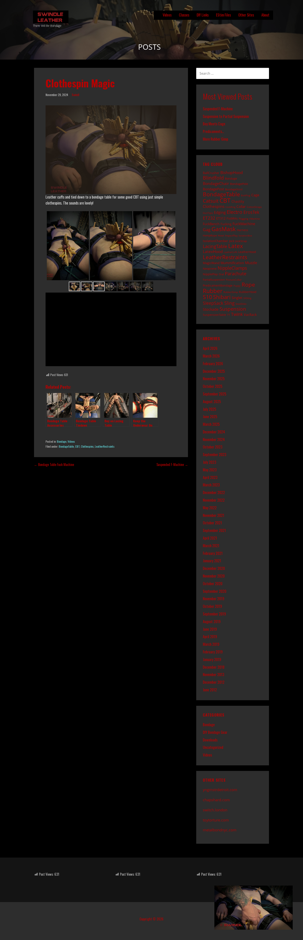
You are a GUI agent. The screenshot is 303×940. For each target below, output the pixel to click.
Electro (234, 212)
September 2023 (214, 454)
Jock (231, 241)
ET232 (209, 218)
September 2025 (214, 393)
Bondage (61, 441)
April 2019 (210, 636)
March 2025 (211, 424)
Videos (167, 15)
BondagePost (213, 189)
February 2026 (213, 363)
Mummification (232, 263)
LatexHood (213, 251)
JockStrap (241, 241)
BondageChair (216, 183)
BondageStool (233, 189)
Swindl (75, 95)
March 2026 (211, 356)
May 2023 (210, 469)
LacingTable (215, 246)
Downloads (210, 739)
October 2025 (212, 386)
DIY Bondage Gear (215, 732)
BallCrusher (211, 173)
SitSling (247, 298)
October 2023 (212, 446)
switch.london (215, 809)
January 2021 (212, 560)
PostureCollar (234, 279)
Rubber (212, 291)
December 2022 (214, 492)
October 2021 (212, 522)
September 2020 (214, 591)
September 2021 (214, 530)
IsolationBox (245, 235)
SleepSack (213, 303)
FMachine (254, 218)
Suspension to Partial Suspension (226, 116)
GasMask (223, 229)
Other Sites (246, 15)
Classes (184, 15)
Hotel (221, 235)
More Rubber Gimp (215, 139)
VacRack (250, 314)
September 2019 (214, 613)
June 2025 (210, 416)
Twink (237, 314)
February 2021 (213, 553)
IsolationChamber (215, 241)
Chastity (237, 201)
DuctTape (208, 213)
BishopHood (231, 172)
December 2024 (214, 431)
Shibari (222, 297)
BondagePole (239, 184)
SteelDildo (241, 303)
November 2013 (213, 674)
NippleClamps (232, 268)
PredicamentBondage (218, 285)
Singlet (237, 297)
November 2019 (213, 598)
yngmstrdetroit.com (220, 789)
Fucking (226, 224)
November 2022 (214, 500)
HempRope (210, 235)
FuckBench (211, 224)
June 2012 (210, 689)
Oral (221, 274)
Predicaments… (213, 131)
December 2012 (213, 682)
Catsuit (210, 200)
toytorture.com (216, 820)
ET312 (220, 218)
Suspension (233, 309)
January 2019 (212, 659)
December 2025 (214, 371)
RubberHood (247, 292)
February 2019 (213, 651)
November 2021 (213, 515)
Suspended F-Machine (218, 108)
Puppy (237, 285)
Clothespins (87, 446)
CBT (77, 446)
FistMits (232, 218)
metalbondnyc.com (219, 829)
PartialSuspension (214, 279)
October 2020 (212, 583)
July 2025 (209, 409)
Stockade (210, 309)
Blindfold (213, 177)
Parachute (235, 273)
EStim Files (223, 15)
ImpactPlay (231, 235)
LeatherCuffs (230, 252)
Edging (220, 212)
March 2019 (211, 644)
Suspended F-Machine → (172, 464)
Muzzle (251, 262)
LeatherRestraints (104, 446)
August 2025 (212, 401)
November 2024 (214, 439)
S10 (207, 297)
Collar (241, 206)
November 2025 (214, 378)
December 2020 (214, 568)
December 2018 (213, 667)
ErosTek (251, 212)
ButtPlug (245, 195)
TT (228, 314)
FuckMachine (244, 223)
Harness (242, 230)
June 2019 (210, 629)
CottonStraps (254, 206)
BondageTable (66, 446)
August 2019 (212, 621)
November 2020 (214, 576)
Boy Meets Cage (214, 123)
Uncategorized (213, 747)
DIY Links (203, 15)
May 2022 (210, 507)
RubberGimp (230, 292)
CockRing (230, 207)
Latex (235, 246)
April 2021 (210, 538)
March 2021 (211, 545)
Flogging (243, 218)
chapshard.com (216, 799)
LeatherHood (247, 252)
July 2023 (209, 462)
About (265, 15)
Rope (248, 284)
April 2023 (210, 477)
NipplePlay (210, 274)
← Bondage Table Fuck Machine (54, 464)
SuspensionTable (214, 315)
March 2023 (211, 484)
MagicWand (211, 263)
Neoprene (210, 269)
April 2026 (210, 348)
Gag (206, 229)
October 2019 (212, 606)
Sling (229, 303)
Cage (255, 195)
